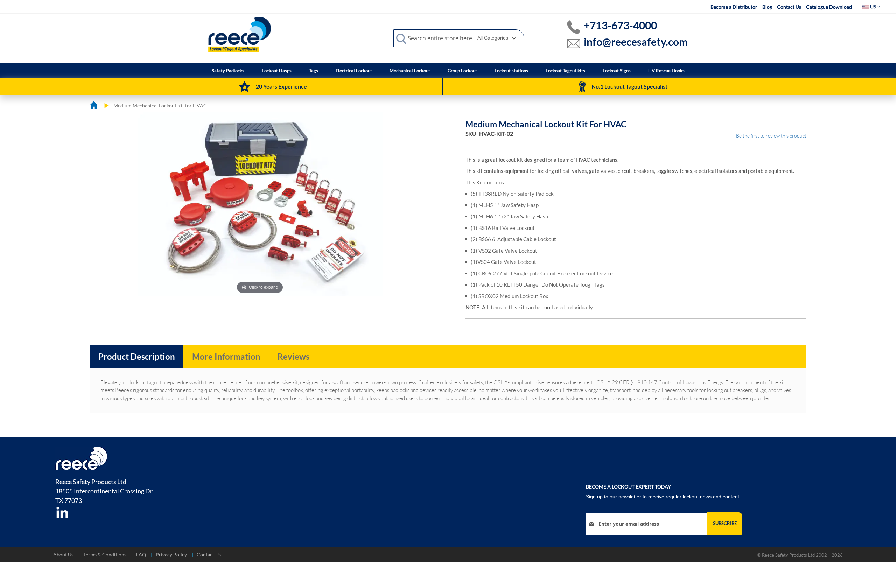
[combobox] (458, 38)
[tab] (137, 356)
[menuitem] (228, 71)
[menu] (448, 70)
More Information (226, 356)
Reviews (293, 356)
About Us (63, 554)
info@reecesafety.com (636, 41)
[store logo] (239, 34)
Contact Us (789, 7)
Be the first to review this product (771, 136)
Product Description (136, 356)
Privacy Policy (171, 554)
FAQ (141, 554)
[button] (871, 6)
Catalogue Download (829, 7)
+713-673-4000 (620, 25)
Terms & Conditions (104, 554)
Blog (767, 7)
